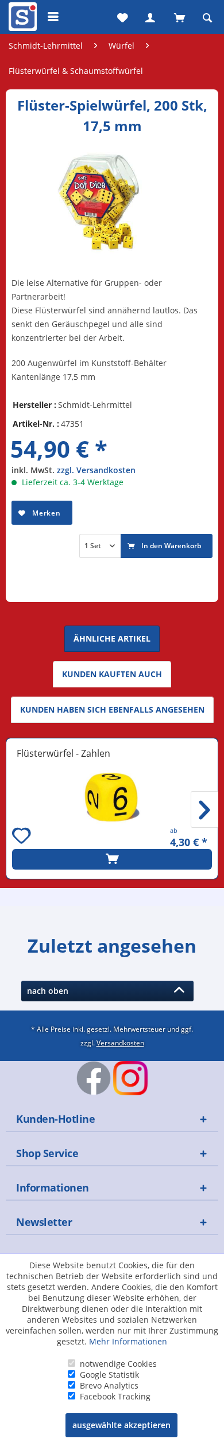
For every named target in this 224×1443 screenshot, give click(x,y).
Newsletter (44, 1222)
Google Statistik (109, 1374)
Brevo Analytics (109, 1385)
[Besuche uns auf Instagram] (130, 1078)
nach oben (50, 990)
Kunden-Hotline (55, 1119)
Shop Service (47, 1153)
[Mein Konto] (150, 16)
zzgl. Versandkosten (96, 470)
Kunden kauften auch (112, 674)
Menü (53, 16)
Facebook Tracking (115, 1396)
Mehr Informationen (128, 1341)
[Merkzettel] (121, 16)
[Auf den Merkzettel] (23, 837)
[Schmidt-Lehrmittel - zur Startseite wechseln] (21, 19)
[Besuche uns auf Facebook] (93, 1078)
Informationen (52, 1187)
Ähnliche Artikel (112, 638)
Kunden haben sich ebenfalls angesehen (112, 709)
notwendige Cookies (118, 1363)
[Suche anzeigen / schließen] (207, 16)
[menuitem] (21, 16)
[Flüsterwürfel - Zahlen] (112, 797)
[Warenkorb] (178, 16)
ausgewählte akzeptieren (121, 1425)
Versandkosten (120, 1042)
